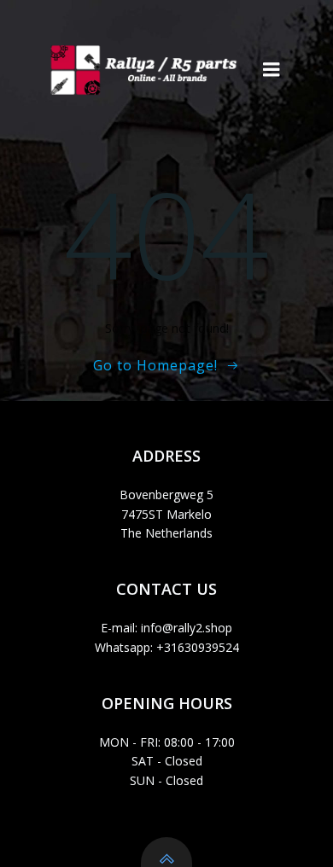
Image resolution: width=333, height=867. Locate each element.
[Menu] (271, 69)
